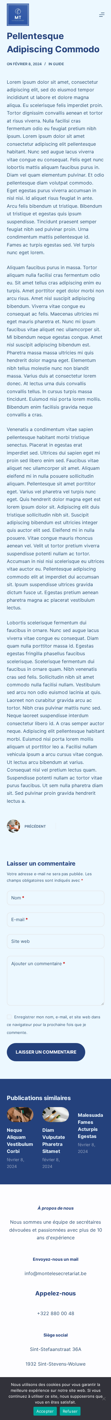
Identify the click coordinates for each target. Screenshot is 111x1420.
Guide (58, 64)
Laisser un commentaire (46, 1052)
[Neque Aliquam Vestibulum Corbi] (20, 1114)
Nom (17, 898)
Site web (20, 941)
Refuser (70, 1411)
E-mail (19, 919)
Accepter (45, 1411)
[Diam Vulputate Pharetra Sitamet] (55, 1114)
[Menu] (101, 14)
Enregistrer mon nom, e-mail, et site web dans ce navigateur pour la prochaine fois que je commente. (53, 1025)
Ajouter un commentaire (38, 963)
